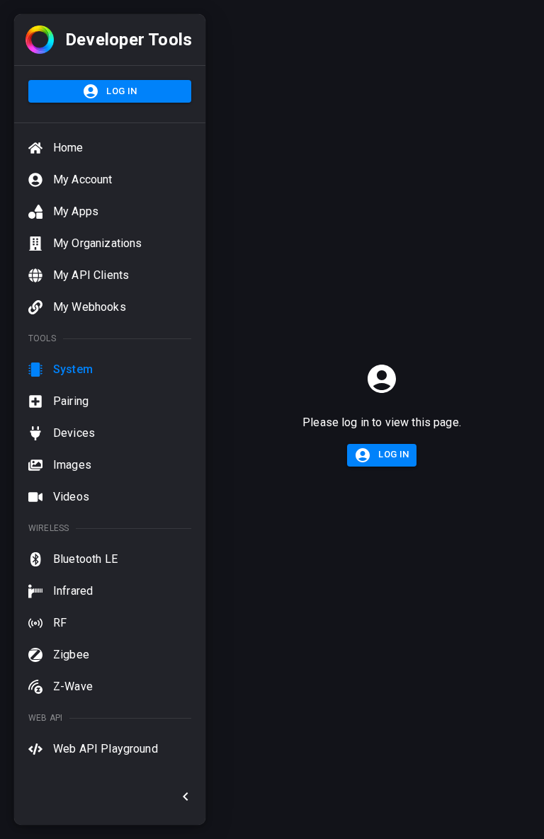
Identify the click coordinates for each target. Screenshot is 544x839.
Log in (121, 91)
